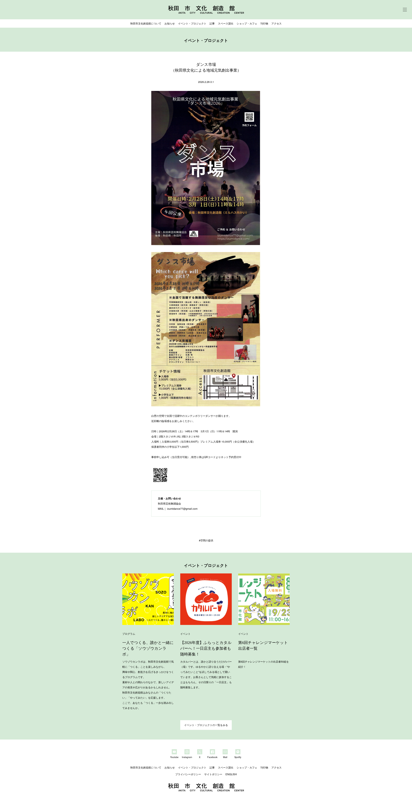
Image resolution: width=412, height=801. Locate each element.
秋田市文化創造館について (145, 23)
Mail (225, 756)
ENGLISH (231, 774)
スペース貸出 (225, 23)
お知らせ (169, 23)
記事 (212, 23)
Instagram (187, 756)
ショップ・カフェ (247, 23)
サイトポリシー (213, 774)
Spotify (237, 756)
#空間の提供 (206, 540)
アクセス (276, 23)
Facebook (212, 756)
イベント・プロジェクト (192, 23)
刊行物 (264, 23)
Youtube (174, 756)
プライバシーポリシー (188, 774)
